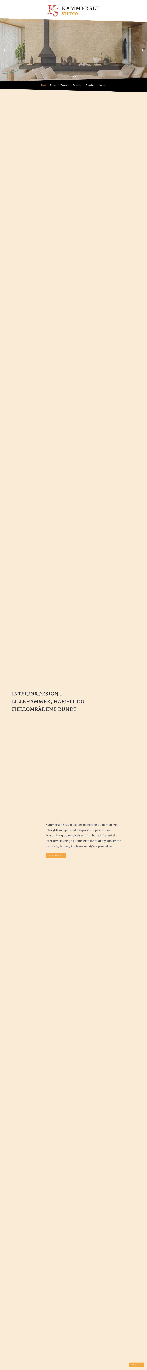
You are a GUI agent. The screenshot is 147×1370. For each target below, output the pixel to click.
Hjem (43, 85)
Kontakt (102, 85)
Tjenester (65, 85)
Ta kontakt (136, 1365)
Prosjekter (90, 85)
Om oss (53, 85)
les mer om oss (55, 855)
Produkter (77, 85)
